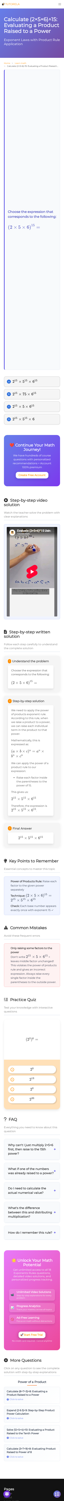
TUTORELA (12, 4)
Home (7, 63)
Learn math (20, 63)
